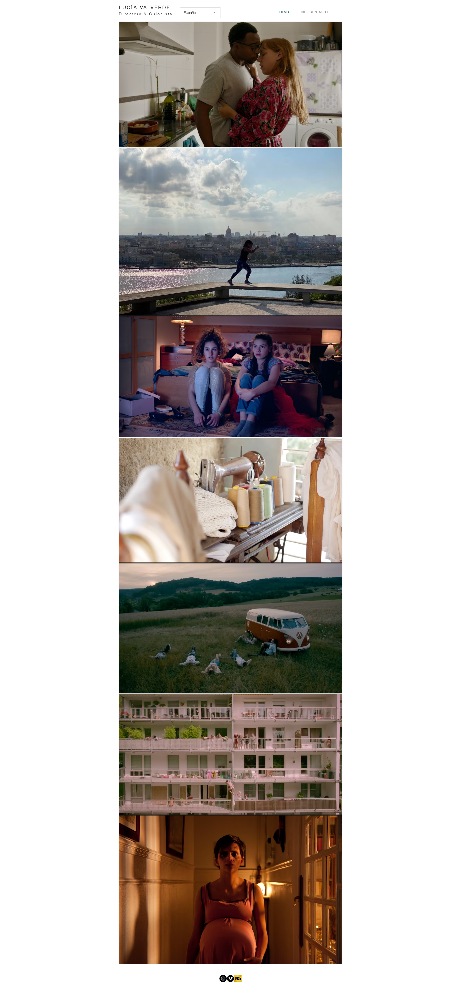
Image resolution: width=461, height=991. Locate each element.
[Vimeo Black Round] (230, 978)
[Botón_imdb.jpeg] (238, 978)
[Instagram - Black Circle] (223, 978)
